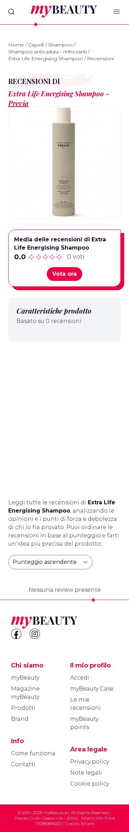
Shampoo (60, 45)
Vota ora (64, 274)
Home (16, 45)
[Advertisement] (64, 417)
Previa (18, 103)
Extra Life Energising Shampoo (45, 58)
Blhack (88, 823)
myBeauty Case (92, 688)
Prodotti (23, 708)
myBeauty (25, 677)
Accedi (79, 677)
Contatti (23, 764)
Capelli (36, 45)
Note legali (86, 772)
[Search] (11, 12)
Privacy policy (89, 761)
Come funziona (33, 753)
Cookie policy (89, 783)
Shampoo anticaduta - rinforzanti (47, 52)
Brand (20, 719)
